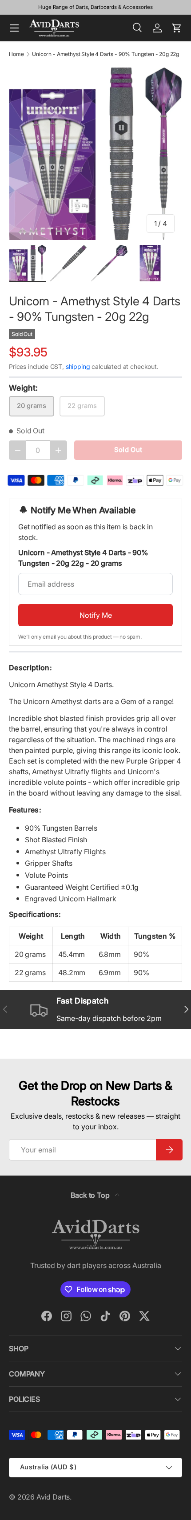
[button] (177, 28)
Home (16, 54)
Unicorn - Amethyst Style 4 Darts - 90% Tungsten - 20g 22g (105, 54)
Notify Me (96, 615)
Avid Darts (53, 1496)
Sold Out (128, 450)
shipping (78, 366)
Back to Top (91, 1195)
